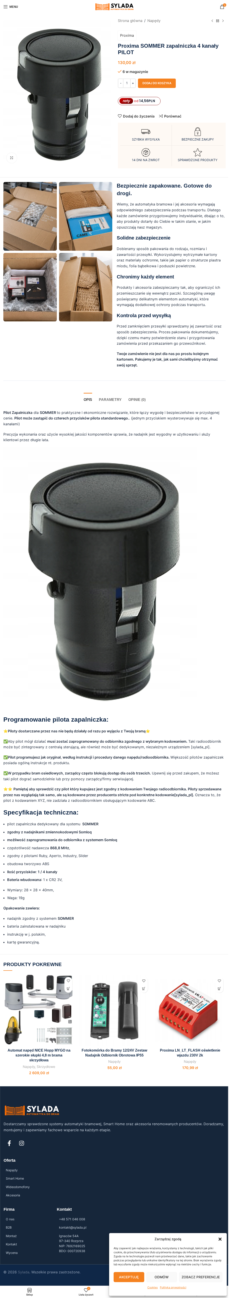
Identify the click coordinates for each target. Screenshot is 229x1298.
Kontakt (11, 1244)
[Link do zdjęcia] (32, 1110)
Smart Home (15, 1178)
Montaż (11, 1236)
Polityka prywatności (173, 1287)
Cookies (152, 1287)
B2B (9, 1227)
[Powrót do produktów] (217, 21)
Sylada (23, 1272)
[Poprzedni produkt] (212, 21)
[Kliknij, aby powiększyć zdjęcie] (12, 158)
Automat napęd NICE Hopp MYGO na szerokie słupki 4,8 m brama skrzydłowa (39, 1055)
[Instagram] (21, 1143)
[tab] (88, 399)
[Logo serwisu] (115, 6)
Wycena (12, 1253)
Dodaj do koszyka (156, 83)
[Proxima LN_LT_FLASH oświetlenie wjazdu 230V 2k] (190, 1010)
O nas (10, 1219)
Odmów (162, 1277)
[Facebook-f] (9, 1143)
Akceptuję (129, 1277)
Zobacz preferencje (201, 1277)
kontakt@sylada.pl (72, 1227)
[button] (220, 1239)
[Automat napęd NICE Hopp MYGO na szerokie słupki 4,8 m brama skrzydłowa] (38, 1010)
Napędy (154, 20)
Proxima (127, 35)
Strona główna (130, 20)
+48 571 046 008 (72, 1219)
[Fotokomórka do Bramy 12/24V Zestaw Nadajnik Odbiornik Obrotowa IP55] (114, 1010)
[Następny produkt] (223, 21)
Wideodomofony (18, 1187)
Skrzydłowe (46, 1067)
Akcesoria (13, 1195)
